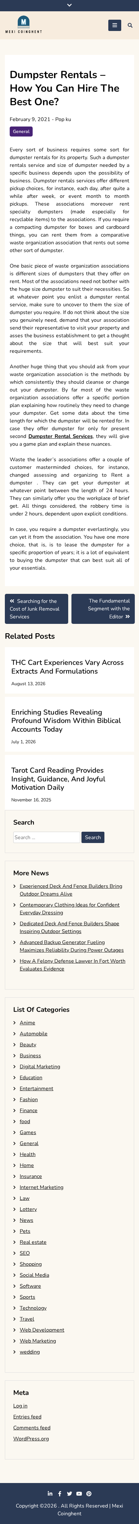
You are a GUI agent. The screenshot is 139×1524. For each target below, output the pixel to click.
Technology (33, 1308)
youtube (79, 1493)
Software (30, 1286)
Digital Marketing (40, 1066)
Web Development (42, 1330)
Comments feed (31, 1427)
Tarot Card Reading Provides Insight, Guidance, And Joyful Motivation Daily (58, 779)
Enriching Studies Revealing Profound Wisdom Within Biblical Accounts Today (66, 720)
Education (31, 1077)
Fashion (29, 1099)
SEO (25, 1253)
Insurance (31, 1176)
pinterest (89, 1493)
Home (27, 1165)
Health (28, 1154)
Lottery (28, 1209)
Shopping (31, 1264)
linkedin (50, 1493)
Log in (20, 1405)
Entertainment (36, 1088)
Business (30, 1055)
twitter (69, 1493)
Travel (27, 1319)
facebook (60, 1493)
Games (28, 1132)
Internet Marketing (41, 1187)
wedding (30, 1352)
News (26, 1220)
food (25, 1121)
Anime (27, 1022)
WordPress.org (31, 1438)
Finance (28, 1110)
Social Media (34, 1275)
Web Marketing (38, 1341)
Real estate (33, 1242)
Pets (25, 1231)
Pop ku (63, 119)
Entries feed (27, 1416)
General (21, 131)
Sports (27, 1297)
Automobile (34, 1033)
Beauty (28, 1044)
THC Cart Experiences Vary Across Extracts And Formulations (67, 667)
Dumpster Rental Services (60, 436)
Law (24, 1198)
